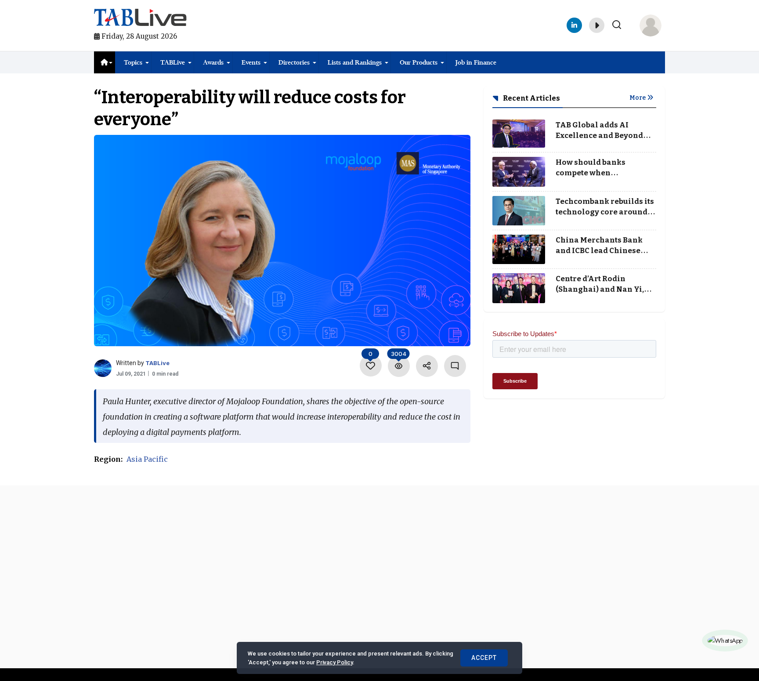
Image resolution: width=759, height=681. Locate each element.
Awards (213, 62)
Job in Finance (475, 62)
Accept (484, 657)
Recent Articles (531, 98)
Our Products (418, 62)
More (638, 97)
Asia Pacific (147, 459)
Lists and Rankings (355, 62)
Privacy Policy (334, 662)
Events (251, 62)
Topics (133, 62)
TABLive (172, 62)
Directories (294, 62)
